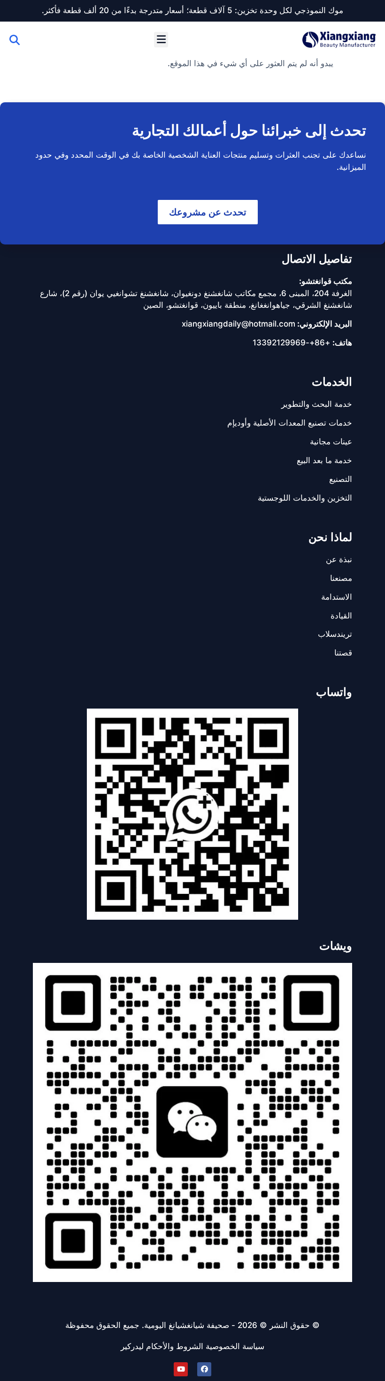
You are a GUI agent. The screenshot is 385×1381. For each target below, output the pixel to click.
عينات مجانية (331, 441)
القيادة (341, 615)
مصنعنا (341, 578)
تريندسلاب (335, 634)
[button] (161, 39)
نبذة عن (339, 559)
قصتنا (343, 652)
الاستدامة (336, 597)
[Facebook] (204, 1369)
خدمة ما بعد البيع (324, 460)
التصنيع (340, 479)
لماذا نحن (330, 537)
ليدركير (132, 1346)
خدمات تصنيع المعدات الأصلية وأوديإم (289, 422)
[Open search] (14, 40)
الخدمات (332, 382)
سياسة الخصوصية (235, 1346)
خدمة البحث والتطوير (316, 404)
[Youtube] (181, 1369)
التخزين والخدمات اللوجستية (305, 498)
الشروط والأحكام (174, 1346)
